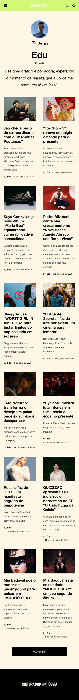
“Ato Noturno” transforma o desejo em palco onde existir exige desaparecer (19, 412)
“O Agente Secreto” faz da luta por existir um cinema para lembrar (59, 323)
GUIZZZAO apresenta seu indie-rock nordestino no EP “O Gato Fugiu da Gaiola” (58, 498)
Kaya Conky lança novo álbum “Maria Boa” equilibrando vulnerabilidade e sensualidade (19, 227)
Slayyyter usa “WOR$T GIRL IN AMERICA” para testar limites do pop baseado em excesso (18, 325)
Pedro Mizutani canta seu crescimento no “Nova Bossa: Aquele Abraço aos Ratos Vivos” (58, 227)
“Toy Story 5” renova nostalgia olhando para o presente (57, 134)
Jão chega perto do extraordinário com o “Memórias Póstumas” (19, 134)
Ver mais (39, 651)
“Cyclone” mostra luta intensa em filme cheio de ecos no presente (58, 409)
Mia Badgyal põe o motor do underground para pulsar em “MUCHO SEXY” (20, 589)
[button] (6, 5)
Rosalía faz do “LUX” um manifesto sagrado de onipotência (16, 496)
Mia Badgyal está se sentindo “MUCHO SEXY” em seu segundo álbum (58, 589)
